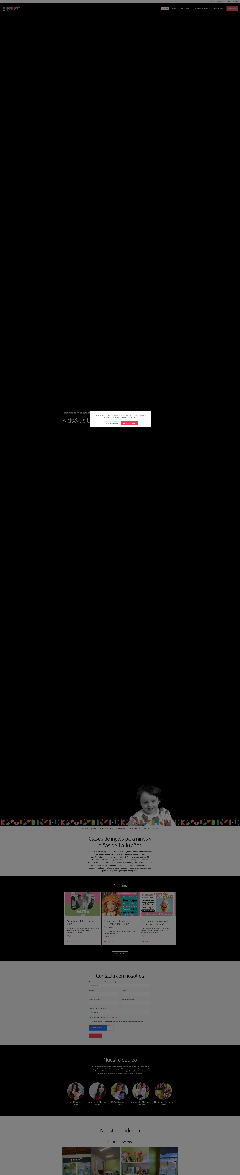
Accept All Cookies (129, 423)
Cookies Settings (112, 423)
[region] (120, 419)
